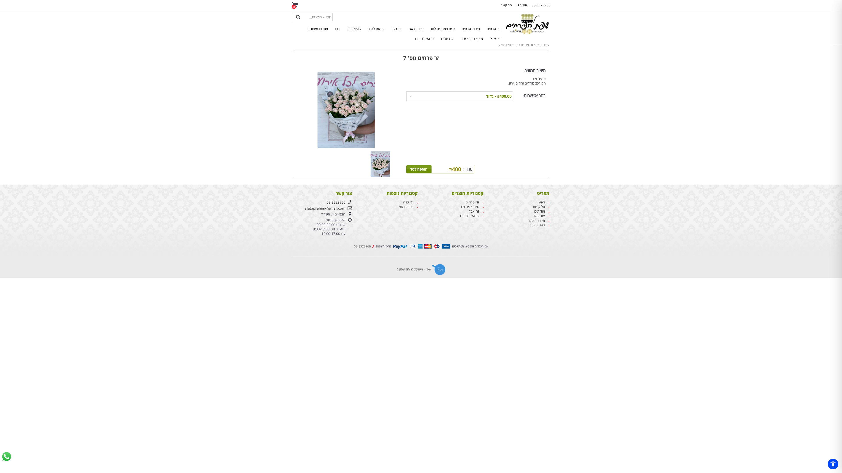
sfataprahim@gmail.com (325, 208)
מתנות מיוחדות (317, 28)
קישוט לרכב (376, 28)
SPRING (354, 28)
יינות (338, 28)
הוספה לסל (419, 169)
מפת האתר (537, 225)
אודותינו (539, 211)
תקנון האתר (536, 220)
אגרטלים (447, 39)
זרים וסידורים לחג (442, 28)
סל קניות (539, 207)
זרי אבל (495, 39)
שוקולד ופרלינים (471, 39)
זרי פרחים (493, 28)
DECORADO (424, 39)
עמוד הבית (542, 45)
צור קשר (539, 216)
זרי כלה (396, 28)
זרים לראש (416, 28)
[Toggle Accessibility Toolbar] (833, 464)
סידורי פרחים (471, 28)
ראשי (541, 202)
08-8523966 (335, 202)
